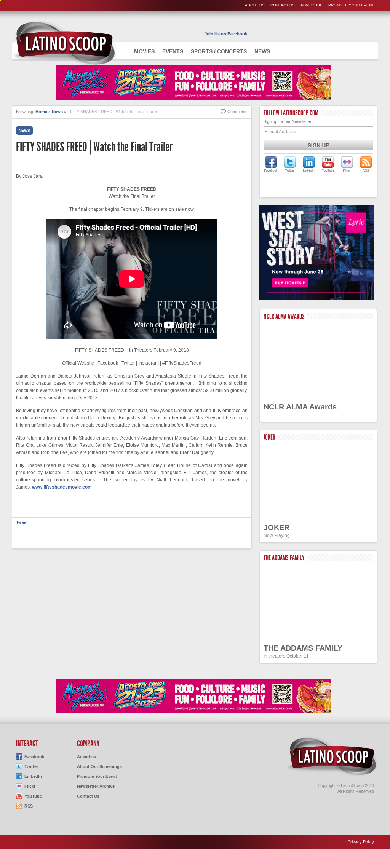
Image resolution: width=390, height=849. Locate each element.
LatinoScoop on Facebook (270, 164)
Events (172, 51)
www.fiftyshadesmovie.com (62, 487)
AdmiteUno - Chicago (64, 43)
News (262, 51)
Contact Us (282, 5)
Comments (237, 111)
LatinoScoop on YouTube (327, 164)
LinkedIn (33, 776)
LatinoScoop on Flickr (346, 164)
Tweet (22, 522)
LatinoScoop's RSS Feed (366, 164)
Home (41, 111)
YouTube (33, 796)
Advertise (311, 5)
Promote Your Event (351, 5)
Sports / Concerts (219, 51)
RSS (28, 806)
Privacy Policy (361, 841)
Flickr (29, 786)
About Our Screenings (99, 766)
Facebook (34, 756)
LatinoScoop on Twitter (289, 164)
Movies (144, 51)
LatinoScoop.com (332, 756)
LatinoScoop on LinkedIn (308, 164)
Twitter (31, 766)
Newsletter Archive (96, 786)
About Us (255, 5)
